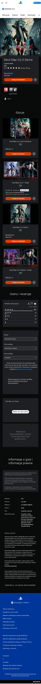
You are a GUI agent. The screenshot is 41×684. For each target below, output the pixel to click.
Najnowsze (5, 15)
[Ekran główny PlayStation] (20, 2)
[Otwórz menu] (2, 3)
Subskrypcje (31, 15)
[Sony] (36, 683)
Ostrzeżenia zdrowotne (11, 566)
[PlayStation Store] (9, 8)
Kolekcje (15, 15)
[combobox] (20, 339)
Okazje (22, 15)
